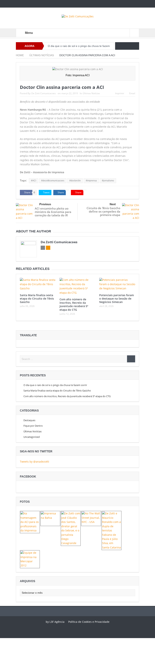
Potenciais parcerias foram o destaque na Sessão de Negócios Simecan (116, 298)
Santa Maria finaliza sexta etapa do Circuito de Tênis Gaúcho (37, 298)
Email (132, 93)
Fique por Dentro (33, 425)
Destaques (29, 420)
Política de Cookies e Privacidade (88, 622)
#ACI (33, 180)
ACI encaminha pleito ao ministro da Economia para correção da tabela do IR (53, 212)
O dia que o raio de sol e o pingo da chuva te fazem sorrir (55, 385)
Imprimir (119, 93)
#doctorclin (75, 180)
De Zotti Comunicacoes (43, 93)
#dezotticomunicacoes (52, 180)
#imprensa (91, 180)
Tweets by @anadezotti (34, 461)
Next (113, 204)
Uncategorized (31, 437)
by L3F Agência (55, 622)
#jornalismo (108, 180)
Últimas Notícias (91, 93)
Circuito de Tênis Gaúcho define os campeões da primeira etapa (103, 211)
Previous (45, 204)
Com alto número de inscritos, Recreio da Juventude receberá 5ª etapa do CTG (74, 304)
